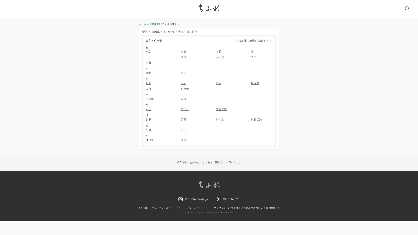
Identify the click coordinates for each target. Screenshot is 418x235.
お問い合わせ (233, 162)
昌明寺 (255, 83)
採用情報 (272, 208)
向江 (183, 129)
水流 (183, 99)
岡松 (254, 57)
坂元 (183, 83)
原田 (183, 119)
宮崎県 (156, 31)
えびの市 (169, 31)
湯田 (183, 140)
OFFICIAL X (230, 199)
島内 (218, 83)
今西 (183, 51)
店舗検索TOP (156, 24)
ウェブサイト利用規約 (226, 207)
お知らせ (195, 162)
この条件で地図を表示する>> (254, 40)
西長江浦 (221, 109)
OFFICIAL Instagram (197, 199)
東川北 (220, 119)
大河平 (220, 57)
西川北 (185, 109)
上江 (148, 57)
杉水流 (185, 88)
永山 (148, 109)
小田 (148, 62)
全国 (145, 31)
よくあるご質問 (213, 162)
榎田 (183, 57)
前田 (148, 129)
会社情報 (143, 207)
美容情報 (182, 162)
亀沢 (148, 73)
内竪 (218, 51)
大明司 (150, 99)
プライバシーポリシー (164, 207)
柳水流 (150, 140)
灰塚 (148, 119)
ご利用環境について (252, 207)
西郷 (148, 83)
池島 (148, 51)
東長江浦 (256, 119)
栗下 (183, 73)
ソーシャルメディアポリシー (194, 207)
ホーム (142, 24)
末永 (148, 88)
